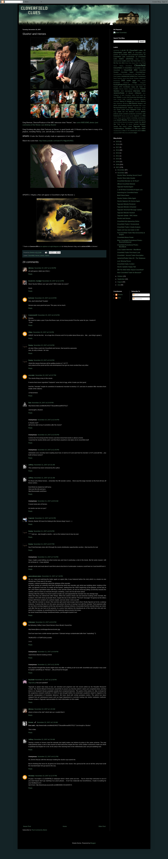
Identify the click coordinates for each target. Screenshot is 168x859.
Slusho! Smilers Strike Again (126, 198)
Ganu (132, 84)
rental (127, 116)
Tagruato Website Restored (126, 204)
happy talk (134, 87)
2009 (118, 162)
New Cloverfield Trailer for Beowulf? (129, 272)
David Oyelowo (118, 78)
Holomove (136, 89)
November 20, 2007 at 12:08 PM (45, 268)
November (121, 173)
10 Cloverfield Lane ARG (129, 51)
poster (121, 113)
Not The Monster (128, 111)
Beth (139, 61)
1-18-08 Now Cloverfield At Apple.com (130, 190)
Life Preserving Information (135, 97)
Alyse (137, 59)
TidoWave (128, 128)
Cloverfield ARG (130, 70)
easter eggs (131, 80)
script (115, 120)
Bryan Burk (135, 63)
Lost (124, 99)
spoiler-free (138, 122)
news (119, 112)
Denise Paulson (134, 78)
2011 (118, 156)
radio (144, 113)
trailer (143, 128)
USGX (139, 130)
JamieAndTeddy (119, 93)
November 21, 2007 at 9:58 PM (48, 652)
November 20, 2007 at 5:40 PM (44, 360)
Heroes (37, 255)
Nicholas (31, 776)
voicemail (116, 132)
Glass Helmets (138, 84)
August (119, 282)
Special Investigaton (128, 122)
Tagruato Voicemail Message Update (129, 210)
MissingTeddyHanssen (120, 107)
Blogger (93, 843)
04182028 (116, 50)
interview (136, 91)
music (128, 109)
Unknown (31, 622)
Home (65, 826)
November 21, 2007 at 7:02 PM (48, 557)
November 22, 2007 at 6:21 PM (48, 756)
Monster (130, 107)
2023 (118, 141)
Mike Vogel (142, 105)
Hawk (141, 87)
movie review (121, 109)
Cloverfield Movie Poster (125, 237)
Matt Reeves (133, 103)
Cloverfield (31, 255)
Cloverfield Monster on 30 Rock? (128, 181)
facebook (126, 82)
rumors (128, 118)
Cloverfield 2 (119, 68)
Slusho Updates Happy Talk (126, 267)
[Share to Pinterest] (59, 252)
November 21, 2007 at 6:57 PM (44, 544)
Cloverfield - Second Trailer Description (130, 255)
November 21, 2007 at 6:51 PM (45, 518)
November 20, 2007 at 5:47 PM (45, 375)
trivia (123, 130)
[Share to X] (54, 252)
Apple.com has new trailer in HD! (128, 230)
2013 (118, 153)
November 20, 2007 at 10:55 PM (48, 435)
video (143, 130)
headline (116, 89)
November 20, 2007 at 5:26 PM (44, 345)
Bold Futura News (123, 195)
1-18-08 (123, 50)
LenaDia (124, 97)
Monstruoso (137, 107)
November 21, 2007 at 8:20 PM (46, 622)
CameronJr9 (32, 315)
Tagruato (136, 126)
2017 (118, 147)
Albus (30, 332)
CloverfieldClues (140, 72)
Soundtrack (142, 120)
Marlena (143, 101)
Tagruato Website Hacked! (126, 213)
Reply (30, 274)
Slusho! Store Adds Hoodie (126, 178)
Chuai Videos (118, 65)
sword (124, 126)
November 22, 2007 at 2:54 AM (44, 739)
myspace (133, 109)
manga (129, 101)
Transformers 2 (118, 130)
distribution (142, 78)
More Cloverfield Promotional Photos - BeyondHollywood (130, 241)
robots (115, 118)
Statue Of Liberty (126, 124)
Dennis (30, 722)
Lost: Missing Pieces (124, 261)
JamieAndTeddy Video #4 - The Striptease (131, 258)
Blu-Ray (116, 63)
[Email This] (50, 252)
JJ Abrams (129, 93)
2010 (118, 159)
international (128, 91)
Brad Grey (128, 63)
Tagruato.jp (32, 683)
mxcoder (31, 375)
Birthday (143, 61)
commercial (125, 76)
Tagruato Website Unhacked (126, 207)
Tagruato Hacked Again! (125, 187)
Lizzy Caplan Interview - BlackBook (129, 249)
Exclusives (117, 82)
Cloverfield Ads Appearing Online (128, 221)
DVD (123, 80)
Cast (140, 63)
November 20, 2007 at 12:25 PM (45, 298)
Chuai (143, 63)
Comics (118, 76)
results (131, 116)
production (132, 113)
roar (141, 116)
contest (131, 76)
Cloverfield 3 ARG (139, 68)
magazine (136, 99)
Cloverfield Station (127, 72)
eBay (138, 80)
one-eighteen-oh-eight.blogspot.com (50, 246)
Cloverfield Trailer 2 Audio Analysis (128, 227)
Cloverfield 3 (128, 68)
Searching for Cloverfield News (127, 192)
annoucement (118, 61)
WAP (120, 132)
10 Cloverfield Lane (134, 50)
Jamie (143, 91)
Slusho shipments (133, 120)
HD (144, 87)
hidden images (128, 89)
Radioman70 (117, 116)
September (121, 279)
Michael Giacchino (132, 105)
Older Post (102, 826)
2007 (118, 167)
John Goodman (126, 95)
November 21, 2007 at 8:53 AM (48, 501)
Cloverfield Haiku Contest (125, 264)
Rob (144, 116)
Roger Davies (122, 118)
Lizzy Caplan (118, 99)
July (119, 285)
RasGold (31, 680)
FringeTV (142, 82)
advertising (129, 59)
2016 (118, 150)
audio (124, 61)
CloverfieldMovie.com (129, 74)
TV (126, 130)
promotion (139, 113)
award (128, 61)
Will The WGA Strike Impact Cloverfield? (130, 270)
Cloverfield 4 (118, 70)
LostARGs (129, 99)
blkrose (31, 268)
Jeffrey (30, 465)
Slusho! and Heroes (123, 218)
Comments (138, 299)
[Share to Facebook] (57, 252)
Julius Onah (135, 95)
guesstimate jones (34, 576)
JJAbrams (138, 93)
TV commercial (132, 130)
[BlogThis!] (52, 252)
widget (135, 132)
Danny (30, 345)
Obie (119, 298)
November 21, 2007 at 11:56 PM (46, 680)
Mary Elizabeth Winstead (121, 103)
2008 (118, 164)
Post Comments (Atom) (39, 830)
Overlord (137, 111)
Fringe (134, 82)
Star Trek (117, 124)
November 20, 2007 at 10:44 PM (48, 420)
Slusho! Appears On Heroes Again (128, 201)
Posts (136, 295)
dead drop (126, 78)
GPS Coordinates (124, 87)
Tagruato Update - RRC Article (127, 215)
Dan (29, 403)
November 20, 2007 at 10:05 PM (42, 403)
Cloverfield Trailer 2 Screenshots (128, 224)
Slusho (47, 255)
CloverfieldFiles (118, 74)
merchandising (122, 105)
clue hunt (138, 74)
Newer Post (27, 826)
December (121, 170)
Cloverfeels (129, 65)
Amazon (143, 59)
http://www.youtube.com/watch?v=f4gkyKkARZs (56, 141)
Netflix (139, 109)
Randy (123, 116)
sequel (119, 120)
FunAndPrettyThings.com (122, 85)
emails (143, 80)
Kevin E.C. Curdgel (35, 281)
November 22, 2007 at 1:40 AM (44, 709)
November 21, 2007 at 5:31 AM (44, 465)
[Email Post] (46, 252)
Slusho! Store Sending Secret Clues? (129, 175)
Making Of (123, 101)
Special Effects (118, 122)
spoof (143, 122)
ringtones (136, 116)
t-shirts (130, 126)
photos (42, 255)
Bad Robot (134, 61)
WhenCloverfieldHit (127, 132)
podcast (116, 113)
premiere (126, 113)
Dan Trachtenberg (140, 76)
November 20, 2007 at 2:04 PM (43, 332)
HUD (122, 91)
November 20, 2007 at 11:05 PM (48, 450)
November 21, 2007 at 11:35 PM (48, 664)
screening (134, 118)
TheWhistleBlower (119, 128)
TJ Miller (135, 128)
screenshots (141, 118)
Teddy (143, 126)
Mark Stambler (136, 101)
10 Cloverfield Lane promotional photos (131, 54)
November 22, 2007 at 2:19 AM (47, 722)
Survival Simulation (139, 124)
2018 (118, 144)
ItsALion (31, 298)
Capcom (31, 518)
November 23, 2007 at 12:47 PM (46, 776)
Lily (144, 97)
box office (122, 63)
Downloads (117, 80)
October (120, 276)
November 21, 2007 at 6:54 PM (44, 531)
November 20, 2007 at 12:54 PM (49, 315)
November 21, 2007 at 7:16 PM (52, 576)
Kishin (119, 97)
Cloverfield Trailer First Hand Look (128, 252)
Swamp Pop (118, 126)
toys (139, 128)
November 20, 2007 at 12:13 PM (53, 281)
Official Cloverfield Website (126, 184)
